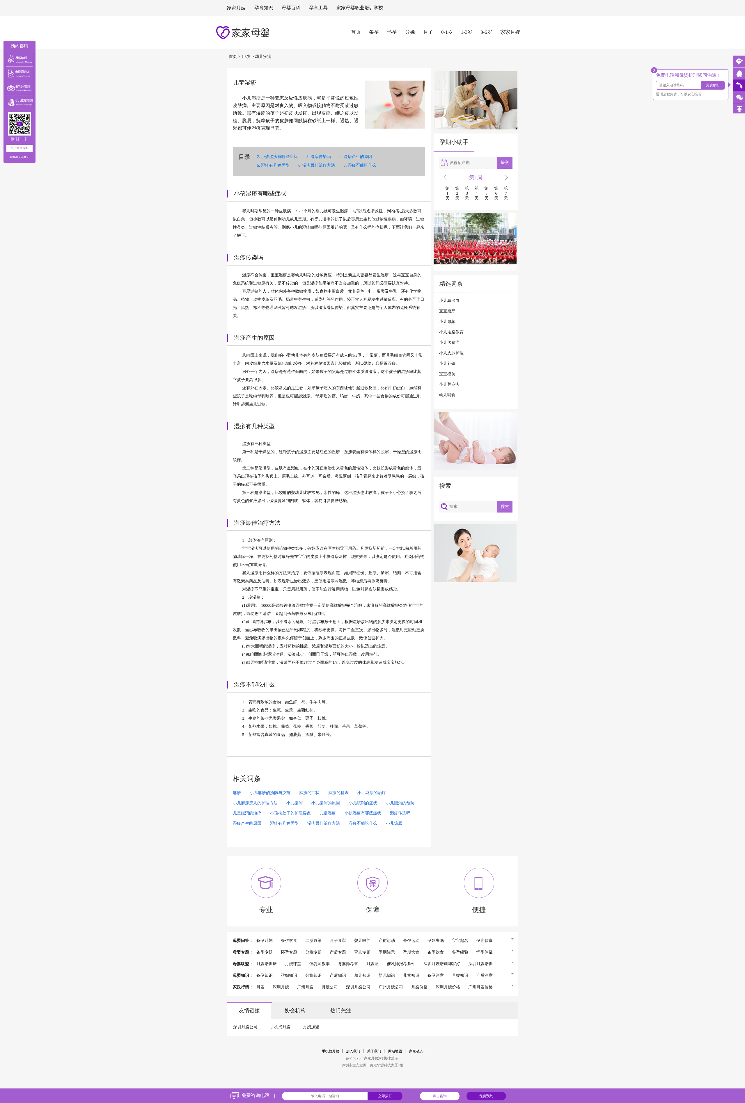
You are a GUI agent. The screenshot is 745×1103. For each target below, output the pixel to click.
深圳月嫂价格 (448, 987)
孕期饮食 (484, 941)
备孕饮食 (289, 941)
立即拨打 (385, 1096)
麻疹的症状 (309, 793)
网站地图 (395, 1051)
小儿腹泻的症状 (363, 803)
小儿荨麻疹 (449, 385)
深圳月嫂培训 (480, 964)
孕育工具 (318, 8)
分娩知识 (313, 976)
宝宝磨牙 (447, 311)
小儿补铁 (447, 364)
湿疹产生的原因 (358, 157)
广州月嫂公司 (391, 987)
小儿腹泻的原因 (325, 803)
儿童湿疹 (328, 813)
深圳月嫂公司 (358, 987)
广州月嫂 (305, 987)
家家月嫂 (236, 8)
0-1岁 (447, 32)
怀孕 (392, 32)
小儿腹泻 (294, 803)
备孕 (374, 32)
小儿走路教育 (451, 332)
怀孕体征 (484, 952)
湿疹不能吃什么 (362, 165)
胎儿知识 (362, 976)
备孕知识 (264, 976)
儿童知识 (411, 976)
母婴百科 (291, 8)
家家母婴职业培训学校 (359, 8)
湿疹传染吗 (321, 157)
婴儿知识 (387, 976)
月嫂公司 (330, 987)
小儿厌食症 (449, 343)
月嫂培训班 (266, 964)
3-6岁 (486, 32)
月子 (428, 32)
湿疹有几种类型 (275, 165)
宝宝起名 (460, 941)
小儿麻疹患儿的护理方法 (255, 803)
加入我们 (353, 1051)
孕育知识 (263, 8)
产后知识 (338, 976)
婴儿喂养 (362, 941)
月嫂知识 (460, 976)
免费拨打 (713, 85)
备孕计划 (264, 941)
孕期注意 (387, 952)
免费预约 (486, 1096)
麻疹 (237, 793)
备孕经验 (460, 952)
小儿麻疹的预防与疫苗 (270, 793)
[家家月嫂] (739, 73)
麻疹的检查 (338, 793)
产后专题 (338, 952)
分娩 (410, 32)
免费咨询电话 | (258, 1095)
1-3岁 (467, 32)
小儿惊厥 (394, 823)
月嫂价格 (419, 987)
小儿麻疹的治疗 (371, 793)
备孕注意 (436, 976)
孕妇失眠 (436, 941)
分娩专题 (313, 952)
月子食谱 (338, 941)
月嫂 (260, 987)
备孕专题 (264, 952)
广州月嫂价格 (480, 987)
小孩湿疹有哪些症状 (279, 157)
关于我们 (374, 1051)
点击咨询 (440, 1096)
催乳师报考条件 (401, 964)
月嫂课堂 (293, 964)
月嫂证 (372, 964)
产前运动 (387, 941)
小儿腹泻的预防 (400, 803)
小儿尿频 (447, 322)
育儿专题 (362, 952)
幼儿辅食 (447, 395)
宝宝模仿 (447, 374)
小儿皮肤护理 (451, 353)
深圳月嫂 (281, 987)
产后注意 (484, 976)
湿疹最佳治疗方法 (318, 165)
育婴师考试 (348, 964)
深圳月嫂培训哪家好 (441, 964)
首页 (356, 32)
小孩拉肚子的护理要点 (290, 813)
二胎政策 (313, 941)
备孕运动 (411, 941)
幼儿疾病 (263, 57)
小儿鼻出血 (449, 301)
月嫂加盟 (311, 1027)
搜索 (505, 506)
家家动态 (416, 1051)
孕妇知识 (289, 976)
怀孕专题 (289, 952)
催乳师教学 (319, 964)
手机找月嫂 (280, 1027)
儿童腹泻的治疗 (247, 813)
